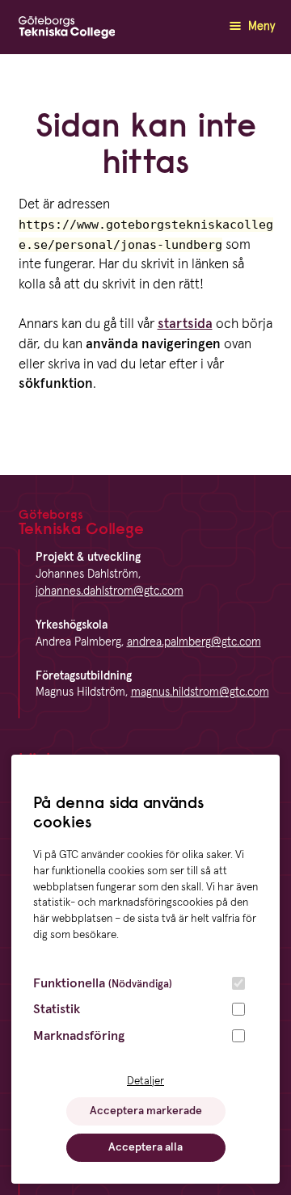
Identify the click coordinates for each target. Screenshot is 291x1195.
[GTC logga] (67, 31)
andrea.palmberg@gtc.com (194, 642)
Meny (260, 26)
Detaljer (145, 1081)
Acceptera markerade (146, 1111)
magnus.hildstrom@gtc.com (200, 692)
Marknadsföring (78, 1035)
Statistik (56, 1009)
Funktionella (102, 983)
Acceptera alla (145, 1147)
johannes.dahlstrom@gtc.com (109, 591)
